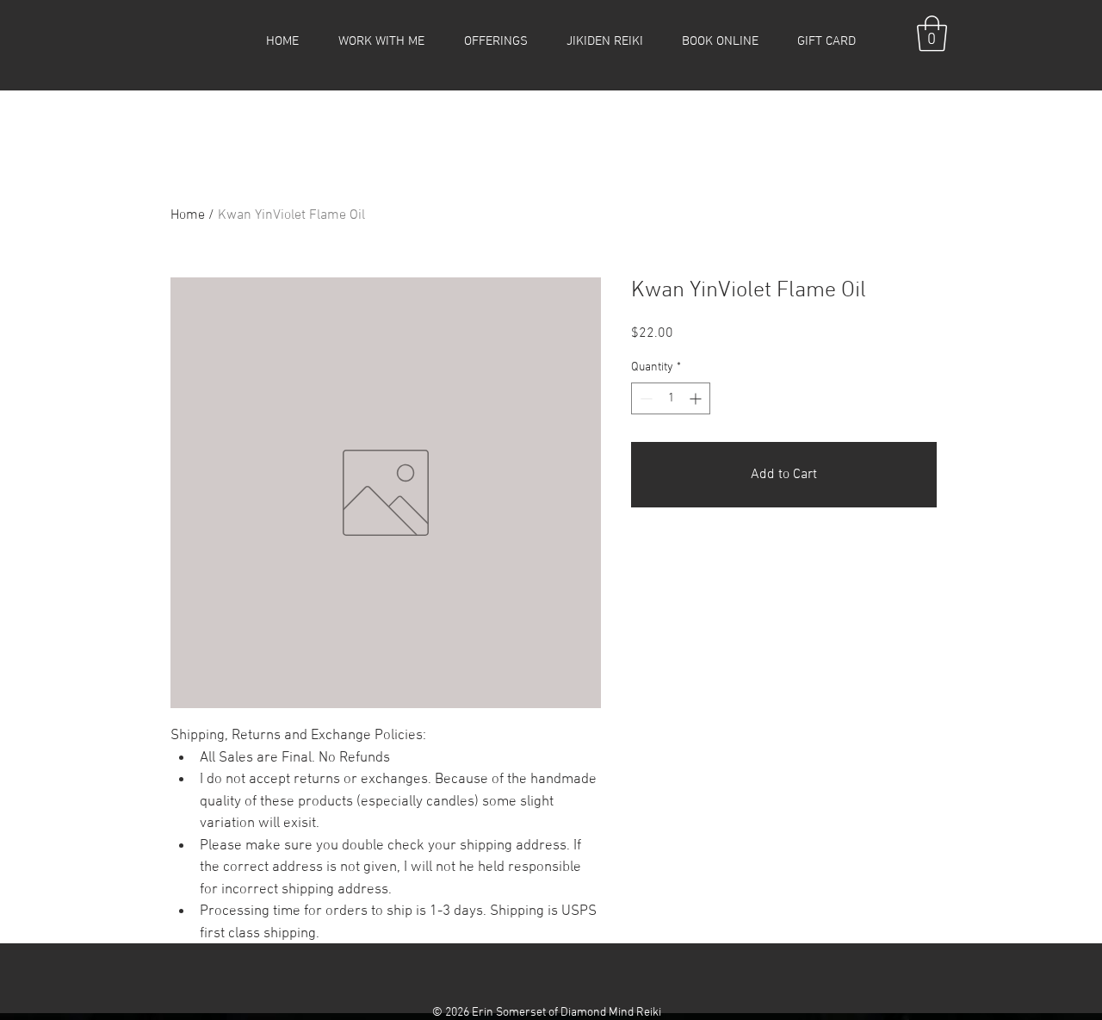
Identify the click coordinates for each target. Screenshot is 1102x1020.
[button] (381, 41)
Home (187, 215)
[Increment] (697, 398)
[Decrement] (644, 398)
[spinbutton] (670, 398)
